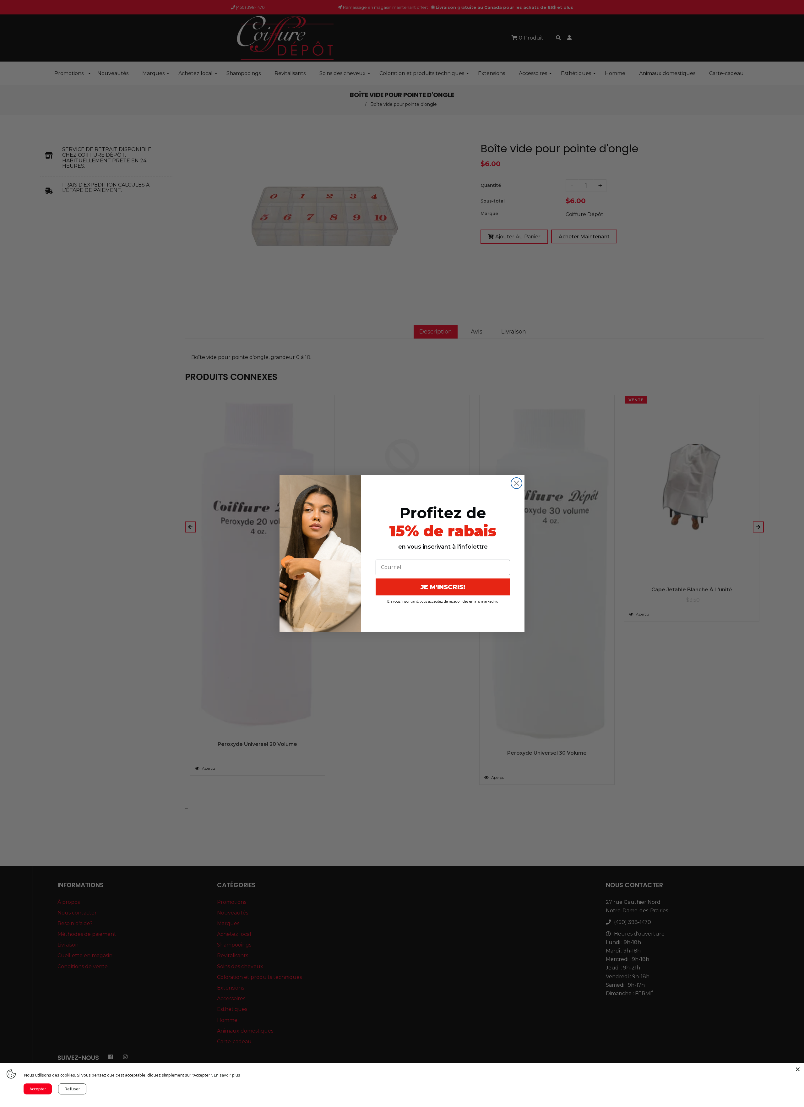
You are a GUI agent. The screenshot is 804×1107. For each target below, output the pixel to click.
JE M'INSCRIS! (443, 587)
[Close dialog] (516, 483)
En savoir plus (227, 1075)
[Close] (798, 1069)
